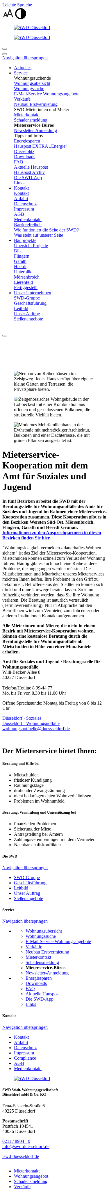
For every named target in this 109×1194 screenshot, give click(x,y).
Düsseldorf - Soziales (21, 718)
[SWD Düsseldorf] (54, 27)
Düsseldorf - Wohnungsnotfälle (31, 723)
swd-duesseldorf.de (20, 1156)
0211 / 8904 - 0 (16, 1141)
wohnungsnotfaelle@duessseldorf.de (36, 728)
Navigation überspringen (25, 57)
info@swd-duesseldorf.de (25, 1146)
